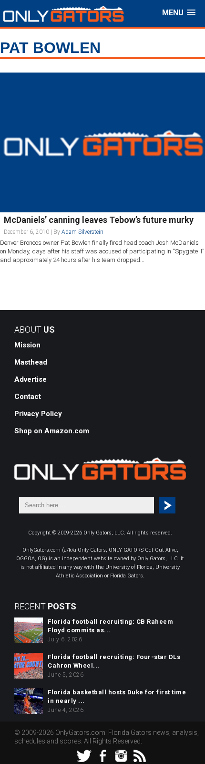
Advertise (30, 379)
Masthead (30, 362)
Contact (27, 396)
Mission (27, 345)
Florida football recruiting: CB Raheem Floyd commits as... (110, 626)
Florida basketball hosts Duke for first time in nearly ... (117, 696)
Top (196, 755)
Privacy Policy (38, 413)
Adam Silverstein (82, 232)
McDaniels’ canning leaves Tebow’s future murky (99, 220)
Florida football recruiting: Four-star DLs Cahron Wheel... (114, 661)
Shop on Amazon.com (51, 431)
